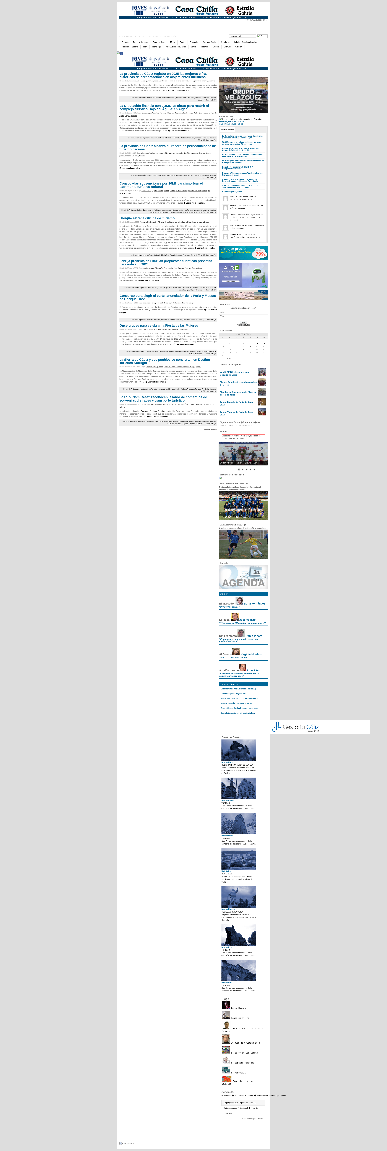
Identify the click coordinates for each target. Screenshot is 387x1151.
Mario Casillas (180, 222)
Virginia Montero (251, 654)
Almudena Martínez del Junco (163, 113)
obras (208, 113)
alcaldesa (146, 303)
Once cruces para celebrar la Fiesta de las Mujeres (158, 325)
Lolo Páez (253, 670)
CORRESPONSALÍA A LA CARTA (133, 37)
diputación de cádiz (183, 153)
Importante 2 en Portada (148, 288)
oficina (188, 222)
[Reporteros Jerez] (148, 26)
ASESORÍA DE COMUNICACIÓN (162, 37)
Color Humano (238, 1008)
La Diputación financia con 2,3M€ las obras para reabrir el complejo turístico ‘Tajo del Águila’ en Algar (164, 107)
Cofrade (227, 47)
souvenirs (199, 404)
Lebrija (170, 268)
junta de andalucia (195, 190)
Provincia (194, 42)
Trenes (250, 1096)
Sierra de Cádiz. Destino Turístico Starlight (179, 367)
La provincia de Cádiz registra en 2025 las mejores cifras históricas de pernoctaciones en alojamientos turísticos (163, 75)
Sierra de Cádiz (209, 42)
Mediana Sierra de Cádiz (185, 98)
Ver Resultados (243, 325)
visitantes (211, 81)
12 (236, 346)
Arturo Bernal (146, 190)
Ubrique (206, 222)
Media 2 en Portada (168, 255)
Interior (172, 190)
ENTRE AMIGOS (226, 116)
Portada (125, 42)
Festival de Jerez (140, 42)
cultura (166, 190)
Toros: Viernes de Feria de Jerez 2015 (236, 413)
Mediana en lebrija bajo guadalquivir (203, 351)
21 (250, 349)
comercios (150, 404)
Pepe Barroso (179, 268)
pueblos (160, 367)
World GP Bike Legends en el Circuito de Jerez (235, 373)
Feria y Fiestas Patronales (160, 303)
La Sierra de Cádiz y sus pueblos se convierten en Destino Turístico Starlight (164, 361)
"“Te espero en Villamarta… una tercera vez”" (242, 623)
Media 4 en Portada (153, 98)
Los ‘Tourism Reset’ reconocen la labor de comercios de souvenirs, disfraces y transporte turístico (163, 398)
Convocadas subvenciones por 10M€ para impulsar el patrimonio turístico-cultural (161, 185)
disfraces (158, 404)
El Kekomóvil (238, 1073)
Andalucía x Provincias (176, 47)
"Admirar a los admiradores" (233, 657)
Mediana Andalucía (168, 98)
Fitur (165, 268)
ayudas (155, 190)
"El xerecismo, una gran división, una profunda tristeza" (238, 640)
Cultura (216, 47)
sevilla (192, 404)
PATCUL (122, 193)
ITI (159, 222)
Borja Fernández (254, 603)
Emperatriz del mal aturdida (237, 1082)
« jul (229, 358)
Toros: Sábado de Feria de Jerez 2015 (236, 403)
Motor (172, 42)
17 (223, 349)
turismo (204, 81)
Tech (145, 47)
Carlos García (151, 367)
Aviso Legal (243, 1108)
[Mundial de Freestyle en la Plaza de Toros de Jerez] (262, 395)
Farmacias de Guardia (266, 1096)
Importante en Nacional (163, 421)
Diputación (163, 81)
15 (257, 346)
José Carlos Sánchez (197, 113)
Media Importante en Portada (183, 421)
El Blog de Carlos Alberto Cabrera (242, 1030)
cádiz (156, 81)
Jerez (193, 47)
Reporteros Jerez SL (247, 1103)
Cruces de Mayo (149, 329)
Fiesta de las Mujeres (170, 329)
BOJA (160, 190)
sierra (194, 222)
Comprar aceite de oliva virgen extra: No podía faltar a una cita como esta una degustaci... (246, 217)
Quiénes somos (230, 1108)
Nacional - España (169, 212)
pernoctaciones (187, 81)
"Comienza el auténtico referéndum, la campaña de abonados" (239, 674)
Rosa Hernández (183, 404)
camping (172, 153)
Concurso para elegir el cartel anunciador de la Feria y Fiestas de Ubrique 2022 (167, 297)
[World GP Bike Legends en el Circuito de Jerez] (262, 375)
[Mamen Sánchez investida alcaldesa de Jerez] (262, 385)
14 (250, 346)
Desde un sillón (239, 1018)
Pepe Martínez (190, 268)
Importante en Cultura (170, 210)
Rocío (182, 42)
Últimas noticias (227, 130)
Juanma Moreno (181, 190)
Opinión (238, 47)
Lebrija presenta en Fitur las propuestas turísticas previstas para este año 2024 (165, 262)
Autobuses (239, 1096)
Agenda (282, 1096)
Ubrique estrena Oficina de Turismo (147, 218)
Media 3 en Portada (172, 138)
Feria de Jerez (159, 42)
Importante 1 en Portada (148, 389)
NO (223, 317)
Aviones (227, 1096)
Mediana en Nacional (201, 210)
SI (223, 312)
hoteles (178, 81)
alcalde (144, 113)
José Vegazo (247, 619)
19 (236, 349)
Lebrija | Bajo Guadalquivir (245, 42)
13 (243, 346)
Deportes (204, 47)
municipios (206, 190)
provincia (197, 81)
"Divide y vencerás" (229, 607)
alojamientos (148, 81)
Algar (149, 113)
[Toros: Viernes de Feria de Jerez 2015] (262, 415)
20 (243, 349)
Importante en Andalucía (152, 210)
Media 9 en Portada (185, 288)
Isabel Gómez (176, 303)
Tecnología (156, 47)
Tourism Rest (209, 404)
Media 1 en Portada (186, 210)
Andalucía (225, 42)
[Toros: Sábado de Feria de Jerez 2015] (262, 405)
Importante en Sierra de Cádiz (153, 138)
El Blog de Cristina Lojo (245, 1043)
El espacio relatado (242, 1063)
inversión (153, 222)
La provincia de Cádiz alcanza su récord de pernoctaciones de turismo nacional (167, 147)
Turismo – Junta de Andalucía (153, 411)
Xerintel (260, 1119)
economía (171, 81)
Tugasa (127, 116)
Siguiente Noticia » (210, 429)
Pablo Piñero (254, 635)
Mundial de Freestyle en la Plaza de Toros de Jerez (238, 393)
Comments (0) (211, 100)
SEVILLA (199, 424)
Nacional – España (130, 47)
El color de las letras (244, 1053)
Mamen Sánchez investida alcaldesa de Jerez (238, 383)
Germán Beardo (205, 153)
